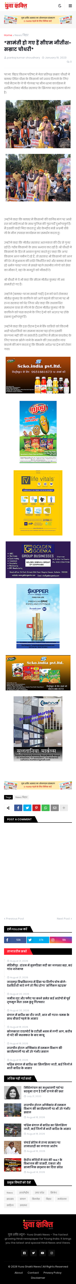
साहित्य (10, 1205)
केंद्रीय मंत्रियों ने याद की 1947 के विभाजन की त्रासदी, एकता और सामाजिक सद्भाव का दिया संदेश (43, 1163)
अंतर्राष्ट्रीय (24, 1192)
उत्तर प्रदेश (39, 1192)
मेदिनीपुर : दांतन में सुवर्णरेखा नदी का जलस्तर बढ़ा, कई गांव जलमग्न (39, 967)
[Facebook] (18, 808)
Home (8, 35)
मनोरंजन (62, 1199)
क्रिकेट (53, 1192)
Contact (33, 1273)
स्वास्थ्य (23, 1205)
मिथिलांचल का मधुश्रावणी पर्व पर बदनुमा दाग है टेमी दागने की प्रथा (43, 1089)
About (19, 1273)
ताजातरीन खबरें (17, 951)
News (10, 1192)
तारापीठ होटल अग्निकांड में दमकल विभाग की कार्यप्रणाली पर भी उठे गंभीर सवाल (34, 1050)
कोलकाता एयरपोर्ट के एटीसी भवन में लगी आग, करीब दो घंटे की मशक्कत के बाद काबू (39, 1033)
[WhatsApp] (46, 808)
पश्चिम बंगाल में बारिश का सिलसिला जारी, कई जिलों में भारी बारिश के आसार (39, 1066)
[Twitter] (27, 808)
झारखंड (10, 1199)
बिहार (48, 1199)
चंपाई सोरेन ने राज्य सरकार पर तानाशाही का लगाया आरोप (42, 1144)
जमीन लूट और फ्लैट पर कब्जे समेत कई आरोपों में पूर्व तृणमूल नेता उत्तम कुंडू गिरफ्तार (38, 1000)
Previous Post (15, 919)
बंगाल (23, 1199)
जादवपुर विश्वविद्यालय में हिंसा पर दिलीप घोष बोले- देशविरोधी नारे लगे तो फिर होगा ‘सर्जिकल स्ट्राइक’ (37, 984)
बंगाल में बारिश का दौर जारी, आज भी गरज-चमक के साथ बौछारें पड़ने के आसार (38, 1017)
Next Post (63, 919)
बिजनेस (36, 1199)
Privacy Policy (52, 1273)
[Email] (55, 808)
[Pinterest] (36, 808)
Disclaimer (38, 1278)
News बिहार (22, 35)
